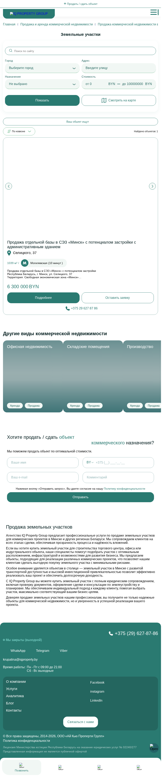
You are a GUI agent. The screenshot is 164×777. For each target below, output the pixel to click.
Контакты (13, 710)
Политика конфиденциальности (26, 740)
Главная (9, 24)
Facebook (97, 682)
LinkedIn (96, 700)
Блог (10, 703)
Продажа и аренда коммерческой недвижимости (56, 24)
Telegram (42, 650)
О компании (16, 682)
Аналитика (15, 696)
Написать (61, 774)
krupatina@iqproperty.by (20, 659)
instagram (97, 691)
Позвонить (21, 770)
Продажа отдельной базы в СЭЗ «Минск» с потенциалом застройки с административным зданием (71, 244)
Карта (100, 774)
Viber (63, 650)
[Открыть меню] (153, 12)
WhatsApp (18, 650)
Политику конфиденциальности (124, 488)
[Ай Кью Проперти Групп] (37, 634)
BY (89, 462)
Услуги (11, 689)
